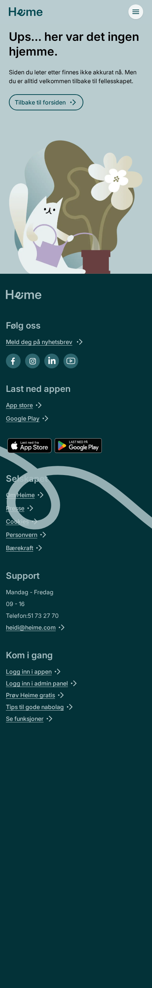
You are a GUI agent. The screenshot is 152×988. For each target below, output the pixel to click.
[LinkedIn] (51, 361)
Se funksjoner (25, 718)
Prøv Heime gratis (30, 695)
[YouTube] (70, 361)
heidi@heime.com (31, 627)
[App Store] (29, 445)
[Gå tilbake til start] (25, 11)
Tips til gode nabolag (35, 707)
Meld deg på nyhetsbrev (39, 342)
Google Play (22, 418)
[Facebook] (13, 361)
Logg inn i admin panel (37, 683)
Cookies (17, 521)
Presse (15, 508)
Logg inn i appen (29, 671)
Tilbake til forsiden (40, 102)
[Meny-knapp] (135, 11)
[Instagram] (32, 361)
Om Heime (20, 495)
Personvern (21, 534)
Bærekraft (19, 548)
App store (19, 405)
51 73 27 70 (43, 615)
